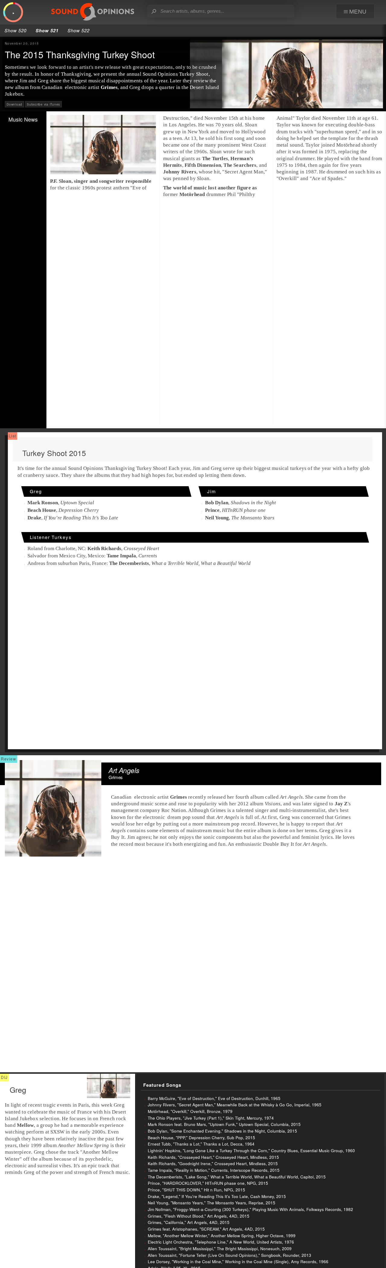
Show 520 (16, 30)
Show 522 (79, 30)
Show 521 (47, 30)
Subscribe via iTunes (43, 104)
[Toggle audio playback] (13, 12)
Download (14, 104)
